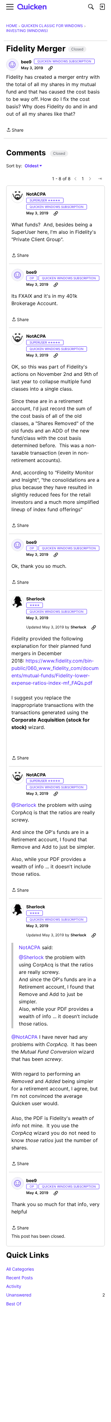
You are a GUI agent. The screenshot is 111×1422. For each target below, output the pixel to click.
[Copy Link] (50, 68)
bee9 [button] (26, 61)
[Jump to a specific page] (100, 179)
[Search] (91, 7)
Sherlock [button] (35, 598)
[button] (12, 64)
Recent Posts (19, 1277)
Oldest (32, 166)
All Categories (20, 1269)
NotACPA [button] (36, 194)
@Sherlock (23, 805)
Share (14, 130)
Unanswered (55, 1294)
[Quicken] (32, 7)
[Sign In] (102, 7)
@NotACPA (24, 1037)
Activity (13, 1286)
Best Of (13, 1303)
